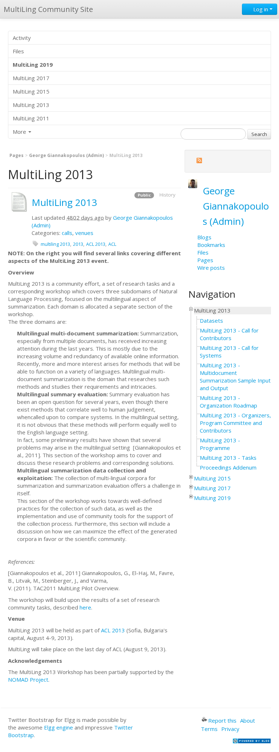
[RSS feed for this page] (199, 161)
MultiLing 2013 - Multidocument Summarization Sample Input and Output (235, 376)
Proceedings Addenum (228, 467)
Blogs (204, 237)
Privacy (230, 728)
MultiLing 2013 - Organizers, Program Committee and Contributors (235, 423)
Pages (16, 155)
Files (18, 51)
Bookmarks (211, 244)
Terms (209, 728)
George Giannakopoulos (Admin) (66, 155)
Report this (222, 720)
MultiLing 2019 (212, 497)
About (247, 720)
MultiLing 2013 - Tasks (228, 457)
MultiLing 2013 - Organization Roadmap (228, 401)
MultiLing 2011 (31, 118)
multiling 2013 (55, 244)
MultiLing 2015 (31, 91)
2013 (78, 244)
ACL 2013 (95, 244)
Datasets (211, 320)
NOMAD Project (28, 679)
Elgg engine (58, 727)
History (167, 194)
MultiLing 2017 (31, 78)
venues (84, 232)
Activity (22, 37)
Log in (261, 9)
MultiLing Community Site (48, 9)
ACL (112, 244)
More (20, 131)
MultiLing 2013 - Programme (220, 444)
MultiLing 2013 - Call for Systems (229, 351)
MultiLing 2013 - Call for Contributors (229, 334)
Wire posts (211, 267)
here (85, 607)
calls (67, 232)
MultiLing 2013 (31, 104)
